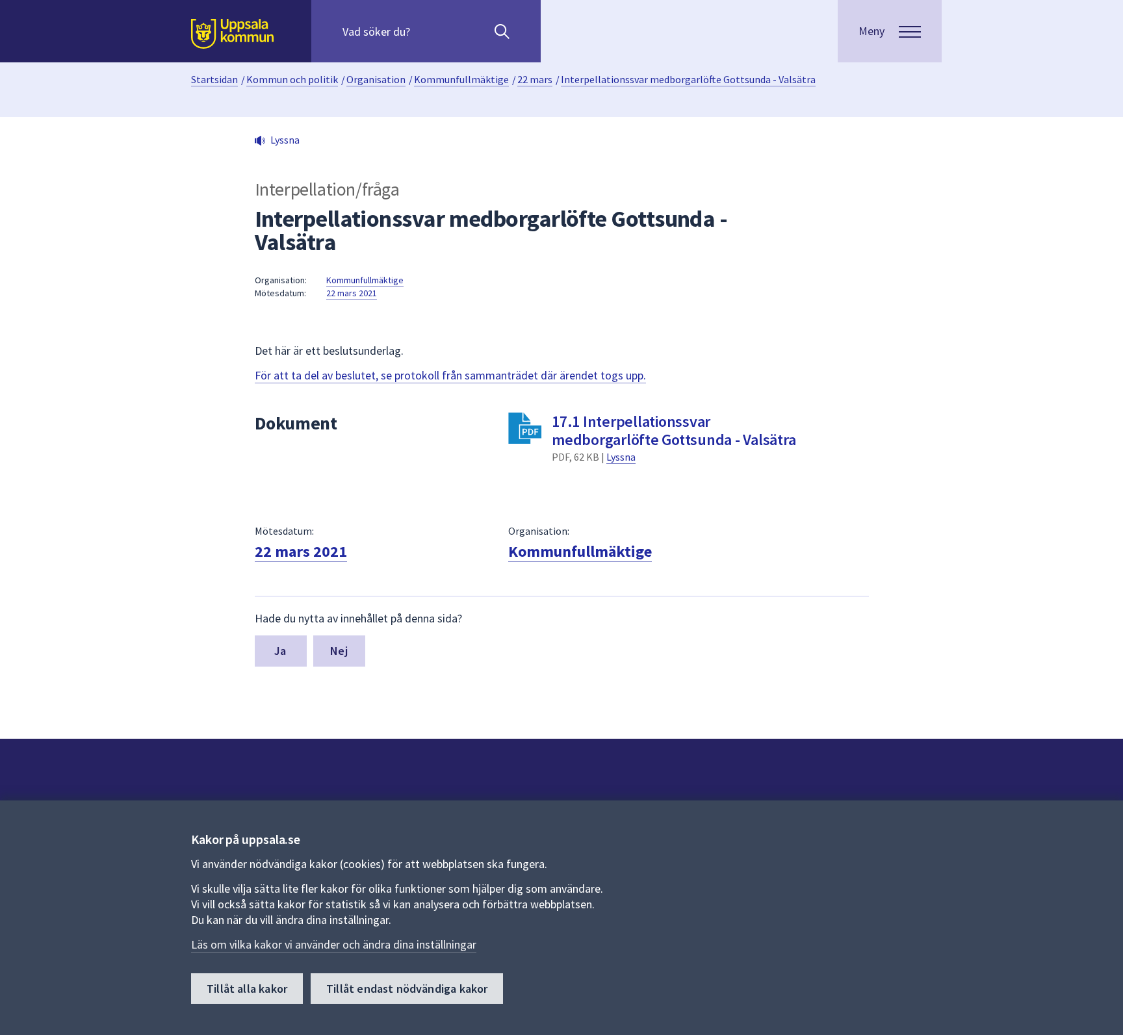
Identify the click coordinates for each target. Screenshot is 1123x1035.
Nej (339, 650)
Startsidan (214, 79)
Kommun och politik (292, 79)
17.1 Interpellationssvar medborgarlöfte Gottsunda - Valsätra (673, 430)
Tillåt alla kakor (247, 988)
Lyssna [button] (285, 139)
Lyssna (621, 456)
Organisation (376, 79)
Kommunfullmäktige (461, 79)
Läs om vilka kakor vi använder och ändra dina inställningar (333, 944)
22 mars (534, 79)
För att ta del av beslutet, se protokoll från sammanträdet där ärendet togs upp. (450, 375)
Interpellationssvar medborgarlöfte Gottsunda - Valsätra (688, 79)
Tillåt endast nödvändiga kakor (406, 988)
